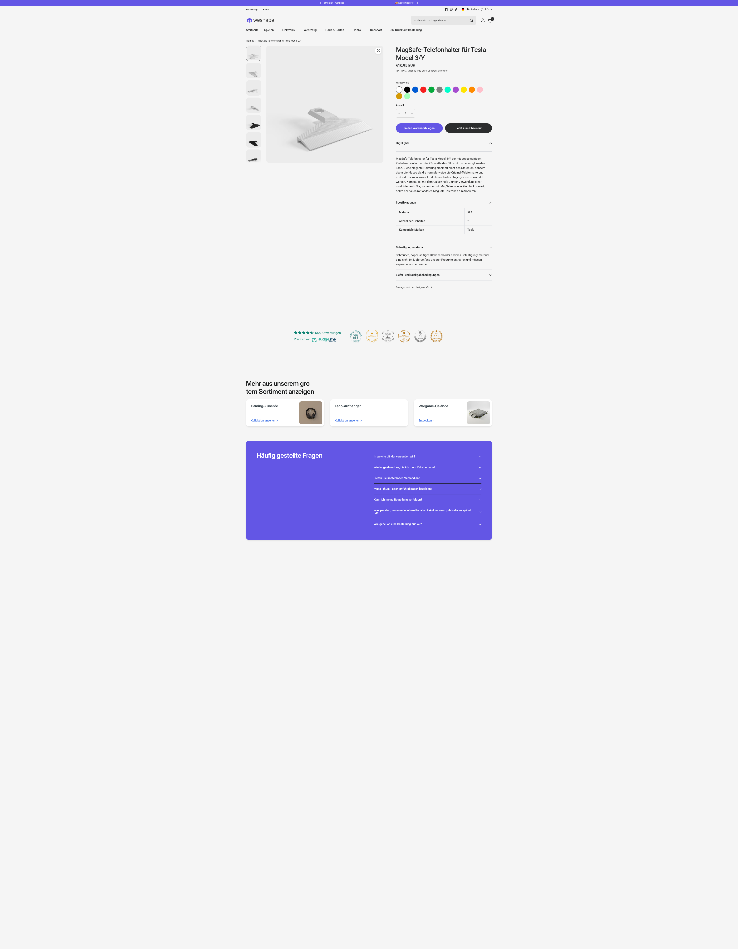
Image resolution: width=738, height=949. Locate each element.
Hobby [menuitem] (357, 30)
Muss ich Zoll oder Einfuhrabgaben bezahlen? (403, 489)
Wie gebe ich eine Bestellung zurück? (398, 524)
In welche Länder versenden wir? (394, 456)
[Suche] (471, 20)
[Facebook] (446, 9)
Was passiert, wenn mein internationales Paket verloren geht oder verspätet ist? (422, 512)
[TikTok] (456, 9)
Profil (266, 9)
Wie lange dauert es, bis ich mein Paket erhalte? (404, 467)
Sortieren (407, 90)
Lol (430, 287)
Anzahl (400, 105)
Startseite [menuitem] (252, 30)
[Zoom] (378, 51)
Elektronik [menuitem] (288, 30)
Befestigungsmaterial (410, 247)
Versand (412, 70)
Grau (439, 90)
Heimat (250, 40)
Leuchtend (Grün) (407, 96)
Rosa (480, 90)
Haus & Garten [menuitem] (334, 30)
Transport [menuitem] (376, 30)
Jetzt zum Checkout (469, 128)
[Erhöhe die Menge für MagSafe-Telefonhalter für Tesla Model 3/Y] (412, 113)
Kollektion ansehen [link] (263, 420)
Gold (399, 96)
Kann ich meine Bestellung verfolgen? (398, 499)
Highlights (402, 143)
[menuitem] (253, 10)
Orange (472, 90)
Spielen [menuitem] (269, 30)
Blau (415, 90)
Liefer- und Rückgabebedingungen (418, 275)
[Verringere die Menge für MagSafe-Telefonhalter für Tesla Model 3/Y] (399, 113)
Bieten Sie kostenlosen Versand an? (397, 478)
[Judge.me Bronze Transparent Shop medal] (404, 336)
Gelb (464, 90)
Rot (423, 90)
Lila (456, 90)
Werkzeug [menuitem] (310, 30)
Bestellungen (252, 9)
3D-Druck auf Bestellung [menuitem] (406, 30)
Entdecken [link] (425, 420)
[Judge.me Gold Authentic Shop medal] (372, 336)
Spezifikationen (406, 202)
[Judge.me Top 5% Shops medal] (420, 336)
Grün (431, 90)
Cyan (448, 90)
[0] (488, 20)
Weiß (399, 90)
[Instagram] (451, 9)
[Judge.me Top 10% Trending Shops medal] (436, 336)
